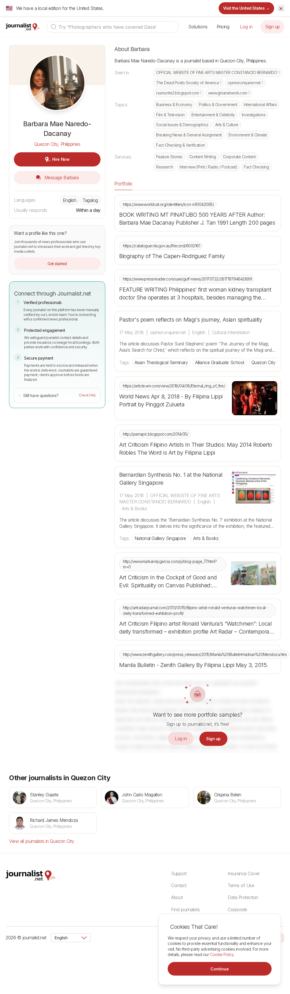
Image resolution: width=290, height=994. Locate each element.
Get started (57, 263)
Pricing (223, 26)
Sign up (272, 26)
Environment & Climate (248, 134)
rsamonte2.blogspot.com (178, 92)
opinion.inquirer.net (245, 82)
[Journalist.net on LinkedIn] (281, 937)
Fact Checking (256, 166)
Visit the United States (246, 8)
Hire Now (60, 159)
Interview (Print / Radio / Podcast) (208, 166)
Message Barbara (60, 177)
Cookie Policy (222, 954)
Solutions (198, 26)
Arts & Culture (226, 124)
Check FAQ (87, 395)
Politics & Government (218, 104)
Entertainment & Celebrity (213, 114)
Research (164, 166)
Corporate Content (239, 156)
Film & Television (170, 114)
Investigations (253, 114)
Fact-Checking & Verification (180, 145)
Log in (246, 26)
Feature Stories (169, 156)
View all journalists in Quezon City (41, 841)
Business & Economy (174, 104)
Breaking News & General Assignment (189, 134)
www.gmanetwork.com (229, 92)
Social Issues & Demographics (182, 124)
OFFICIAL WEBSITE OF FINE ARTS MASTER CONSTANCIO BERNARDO (217, 72)
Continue (219, 968)
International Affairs (260, 104)
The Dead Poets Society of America (188, 82)
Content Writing (202, 156)
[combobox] (113, 27)
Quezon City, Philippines (57, 144)
